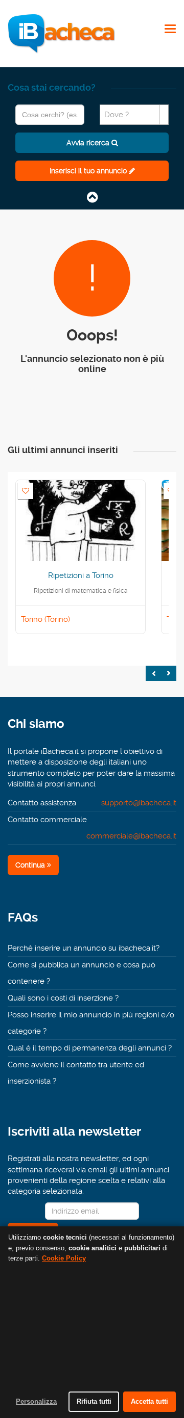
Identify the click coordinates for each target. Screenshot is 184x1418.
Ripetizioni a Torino (80, 575)
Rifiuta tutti (94, 1401)
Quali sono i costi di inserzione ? (63, 998)
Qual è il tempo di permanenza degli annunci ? (90, 1048)
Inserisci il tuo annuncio (89, 171)
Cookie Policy (64, 1258)
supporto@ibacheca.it (138, 802)
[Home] (61, 33)
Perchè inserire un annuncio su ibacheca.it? (83, 948)
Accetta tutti (149, 1401)
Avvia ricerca (88, 143)
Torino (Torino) (45, 619)
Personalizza (36, 1401)
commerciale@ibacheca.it (131, 836)
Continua (31, 865)
